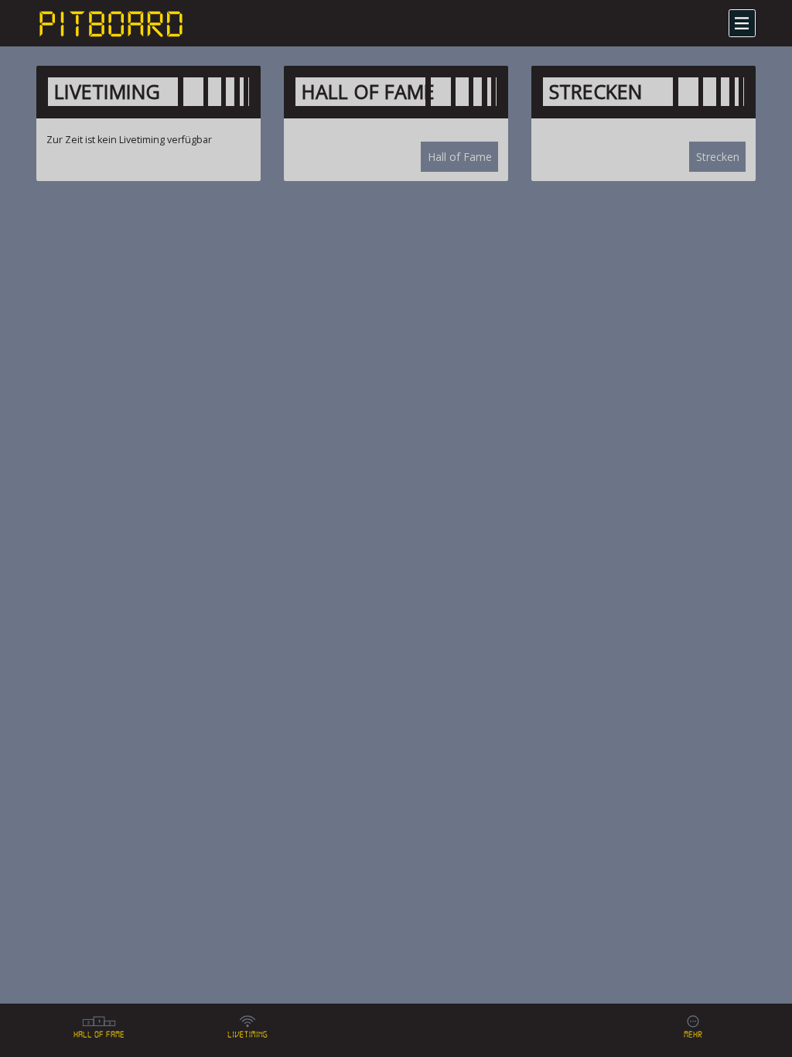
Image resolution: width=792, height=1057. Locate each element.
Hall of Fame (460, 156)
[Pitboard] (210, 25)
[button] (742, 23)
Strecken (717, 156)
